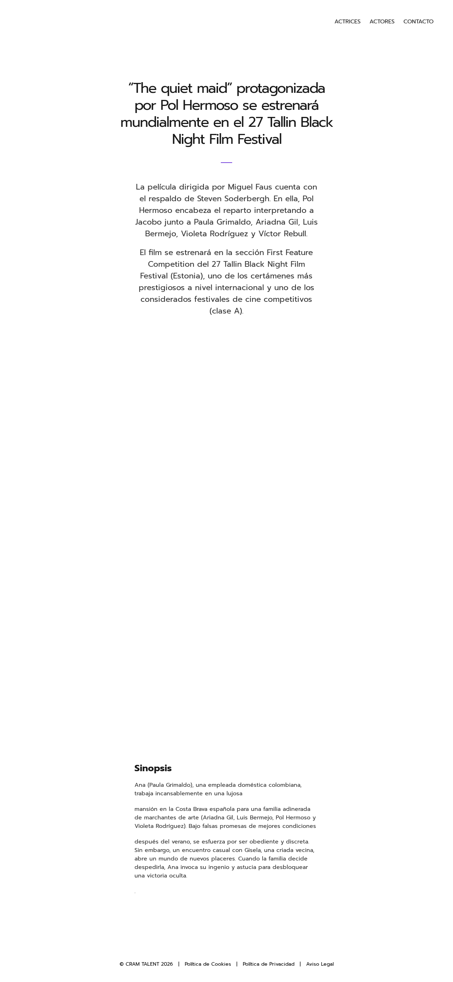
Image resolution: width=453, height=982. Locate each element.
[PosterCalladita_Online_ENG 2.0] (226, 354)
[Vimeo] (244, 948)
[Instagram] (232, 948)
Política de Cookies (208, 964)
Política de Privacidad (268, 964)
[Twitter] (221, 948)
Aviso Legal (320, 964)
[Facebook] (209, 948)
